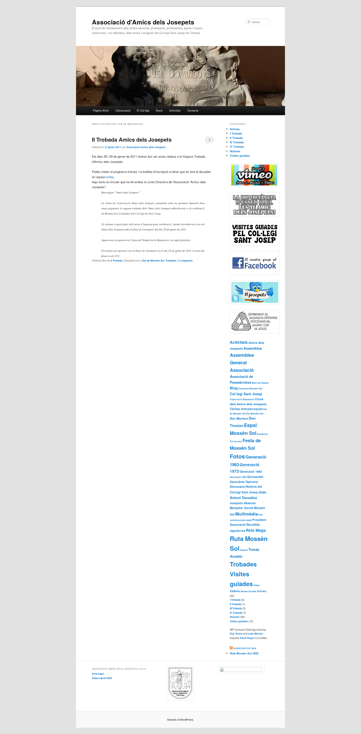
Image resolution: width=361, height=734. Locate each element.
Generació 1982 (251, 471)
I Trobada (236, 133)
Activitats (175, 110)
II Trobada (116, 260)
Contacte (192, 110)
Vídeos (235, 591)
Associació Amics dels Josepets (145, 147)
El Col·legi (143, 110)
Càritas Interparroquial (246, 409)
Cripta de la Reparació (242, 399)
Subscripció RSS (245, 648)
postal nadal (245, 520)
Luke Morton (255, 633)
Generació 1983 (238, 477)
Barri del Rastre (260, 382)
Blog (234, 387)
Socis (159, 110)
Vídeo (256, 585)
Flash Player (247, 638)
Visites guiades (240, 155)
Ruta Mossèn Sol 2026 (244, 653)
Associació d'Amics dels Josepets (143, 21)
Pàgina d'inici (101, 110)
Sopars (244, 549)
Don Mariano (239, 418)
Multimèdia (246, 514)
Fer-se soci (236, 441)
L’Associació (123, 110)
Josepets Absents (243, 503)
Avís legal (98, 674)
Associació (242, 370)
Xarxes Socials (248, 591)
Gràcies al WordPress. (180, 719)
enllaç (110, 177)
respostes (185, 260)
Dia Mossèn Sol (255, 413)
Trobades (171, 260)
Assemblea (253, 348)
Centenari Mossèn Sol (250, 388)
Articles (235, 129)
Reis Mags (256, 530)
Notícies (235, 151)
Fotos (237, 456)
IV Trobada (237, 147)
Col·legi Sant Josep (246, 393)
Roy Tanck (236, 633)
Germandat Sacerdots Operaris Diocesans (246, 482)
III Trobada (237, 142)
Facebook (262, 434)
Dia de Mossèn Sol (153, 260)
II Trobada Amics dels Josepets (132, 139)
